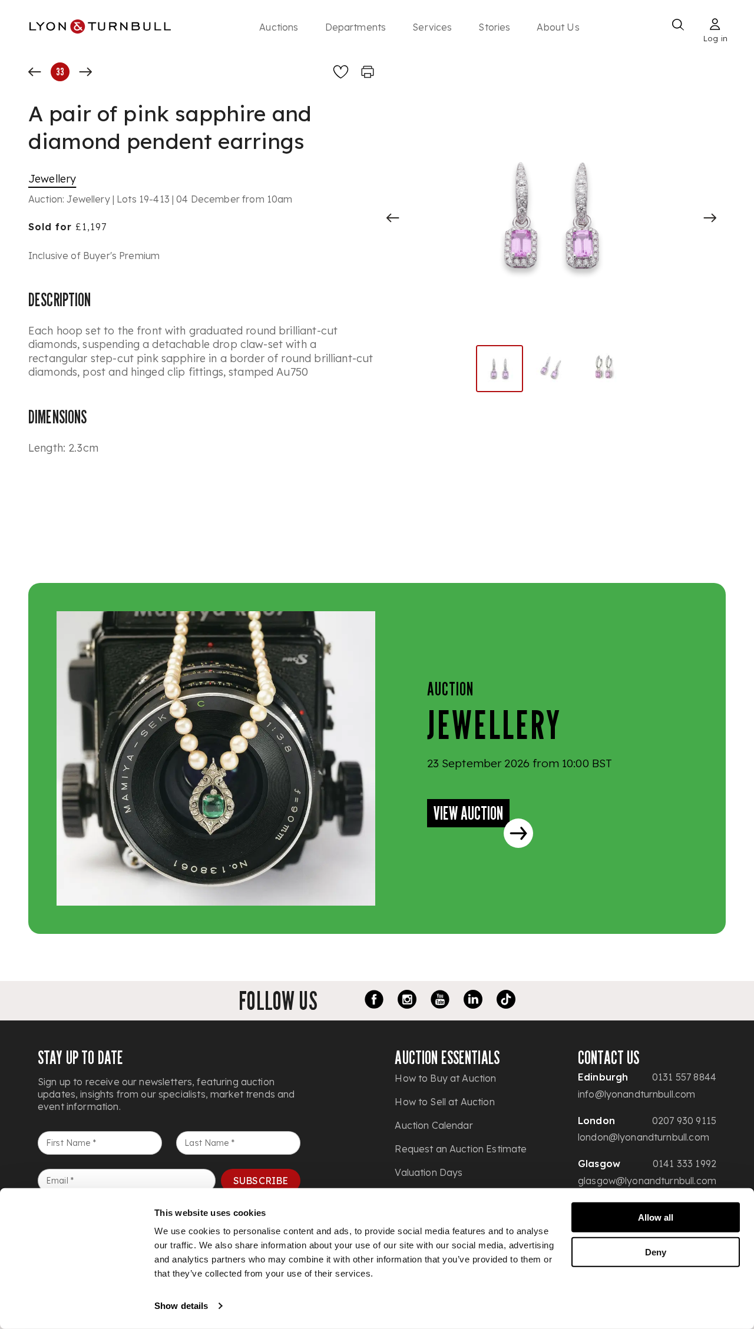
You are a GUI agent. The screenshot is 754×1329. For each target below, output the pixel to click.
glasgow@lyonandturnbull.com (647, 1181)
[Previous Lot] (34, 72)
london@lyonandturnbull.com (643, 1137)
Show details (181, 1306)
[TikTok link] (506, 1001)
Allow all (655, 1217)
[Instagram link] (407, 1001)
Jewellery (52, 178)
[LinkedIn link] (473, 1001)
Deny (655, 1252)
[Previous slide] (393, 218)
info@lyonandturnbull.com (637, 1094)
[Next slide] (710, 218)
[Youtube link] (440, 1001)
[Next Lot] (85, 72)
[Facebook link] (374, 1001)
